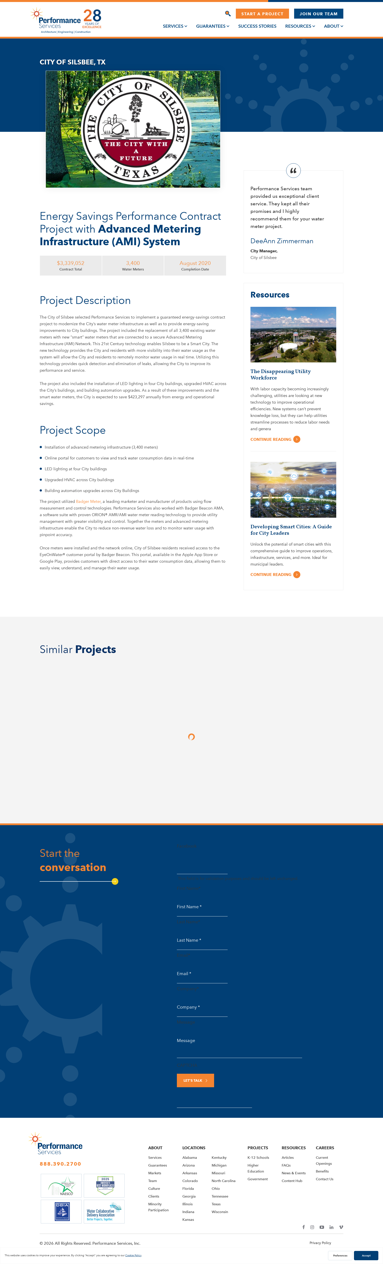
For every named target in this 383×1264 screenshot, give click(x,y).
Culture (154, 1188)
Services (173, 26)
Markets (154, 1173)
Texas (216, 1204)
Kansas (188, 1219)
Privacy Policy (320, 1243)
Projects (258, 1147)
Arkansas (189, 1173)
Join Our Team (319, 14)
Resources (298, 26)
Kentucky (219, 1157)
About (331, 26)
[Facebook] (303, 1227)
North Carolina (224, 1181)
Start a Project (262, 14)
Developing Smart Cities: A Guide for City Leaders (291, 530)
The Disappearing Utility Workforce (280, 375)
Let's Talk (193, 1080)
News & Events (294, 1173)
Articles (288, 1157)
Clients (153, 1196)
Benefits (322, 1171)
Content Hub (292, 1181)
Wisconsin (220, 1212)
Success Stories (257, 26)
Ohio (216, 1188)
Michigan (219, 1165)
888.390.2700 (60, 1164)
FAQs (286, 1165)
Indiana (188, 1212)
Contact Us (324, 1179)
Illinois (187, 1204)
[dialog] (228, 13)
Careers (325, 1147)
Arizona (188, 1165)
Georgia (189, 1196)
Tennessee (220, 1196)
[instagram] (312, 1227)
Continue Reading (270, 439)
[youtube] (322, 1227)
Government (258, 1179)
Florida (188, 1188)
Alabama (189, 1157)
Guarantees (210, 26)
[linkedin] (331, 1227)
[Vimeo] (341, 1227)
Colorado (190, 1181)
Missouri (218, 1173)
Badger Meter (88, 501)
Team (152, 1181)
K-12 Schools (258, 1157)
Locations (193, 1147)
